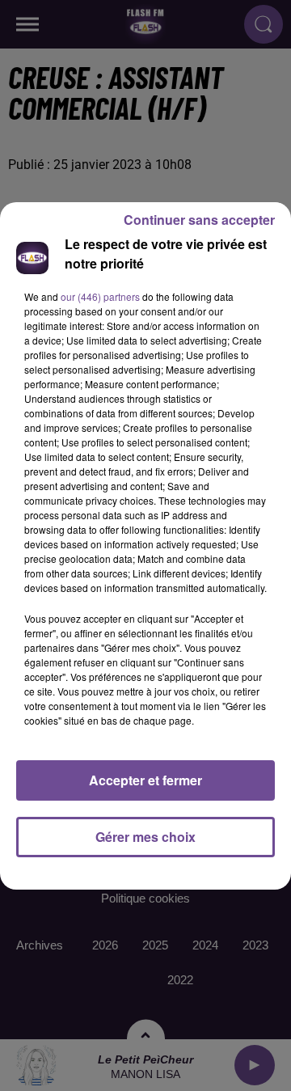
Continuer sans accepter (199, 219)
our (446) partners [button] (100, 296)
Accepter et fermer (145, 780)
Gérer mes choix (145, 836)
